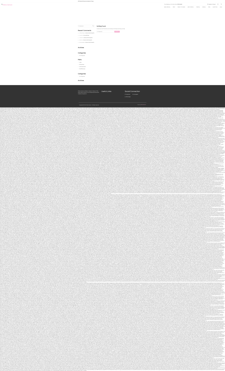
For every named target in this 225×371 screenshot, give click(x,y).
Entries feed (81, 64)
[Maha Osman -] (6, 5)
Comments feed (82, 66)
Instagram (136, 94)
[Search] (221, 4)
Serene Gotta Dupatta (88, 37)
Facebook (128, 94)
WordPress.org (82, 68)
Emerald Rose (86, 35)
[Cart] (218, 4)
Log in (80, 62)
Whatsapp (128, 96)
